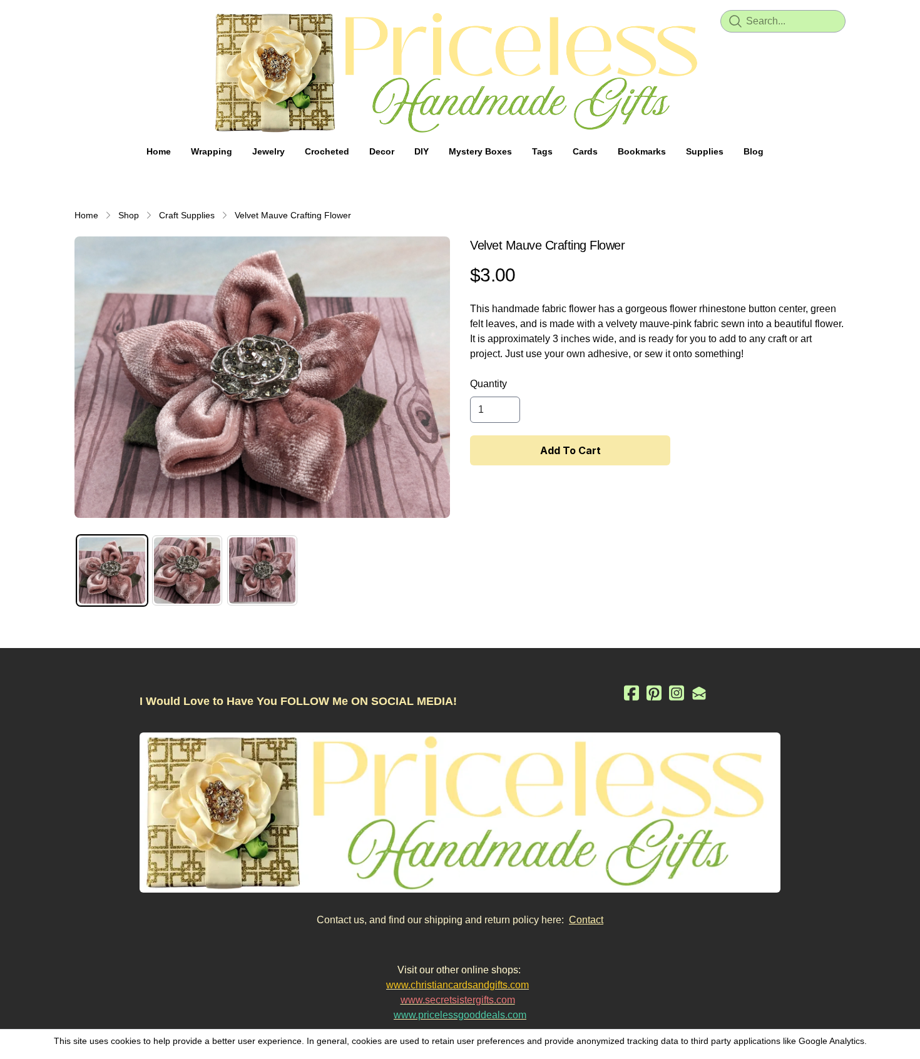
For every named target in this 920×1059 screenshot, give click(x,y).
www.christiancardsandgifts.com (457, 985)
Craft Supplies (187, 215)
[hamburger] (84, 20)
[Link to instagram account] (676, 692)
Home (86, 215)
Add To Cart (570, 450)
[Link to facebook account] (631, 692)
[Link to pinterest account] (654, 692)
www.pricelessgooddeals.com (460, 1015)
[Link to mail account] (699, 692)
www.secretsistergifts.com (458, 1000)
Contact (586, 920)
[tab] (112, 570)
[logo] (460, 72)
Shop (128, 215)
